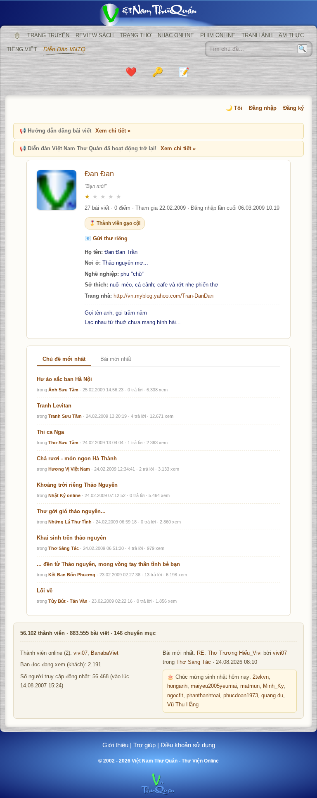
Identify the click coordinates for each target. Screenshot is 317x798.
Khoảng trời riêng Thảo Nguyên (77, 485)
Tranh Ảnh (256, 35)
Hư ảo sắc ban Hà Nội (64, 379)
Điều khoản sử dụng (188, 744)
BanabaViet (104, 653)
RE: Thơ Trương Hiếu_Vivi (229, 653)
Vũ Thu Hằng (183, 705)
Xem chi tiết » (112, 131)
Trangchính (17, 35)
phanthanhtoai (203, 696)
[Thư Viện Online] (158, 14)
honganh (177, 686)
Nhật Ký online (64, 495)
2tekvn (261, 677)
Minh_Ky (273, 686)
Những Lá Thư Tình (70, 521)
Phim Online (217, 35)
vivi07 (80, 653)
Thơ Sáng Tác (63, 548)
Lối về (44, 590)
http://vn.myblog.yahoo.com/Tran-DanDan (163, 296)
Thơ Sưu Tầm (63, 442)
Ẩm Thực (291, 35)
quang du (272, 696)
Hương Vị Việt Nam (69, 468)
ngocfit (175, 696)
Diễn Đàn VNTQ (64, 49)
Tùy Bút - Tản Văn (68, 601)
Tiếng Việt (22, 49)
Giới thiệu (115, 744)
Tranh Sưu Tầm (65, 416)
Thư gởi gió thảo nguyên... (71, 511)
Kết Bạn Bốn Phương (71, 574)
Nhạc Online (176, 35)
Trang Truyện (48, 35)
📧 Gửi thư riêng (106, 238)
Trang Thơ (135, 35)
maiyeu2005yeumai (214, 686)
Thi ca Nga (50, 432)
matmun (250, 686)
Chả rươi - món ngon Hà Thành (77, 458)
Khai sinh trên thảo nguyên (71, 538)
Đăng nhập (263, 108)
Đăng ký (293, 108)
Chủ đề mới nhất (64, 359)
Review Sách (95, 35)
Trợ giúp (144, 744)
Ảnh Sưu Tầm (63, 389)
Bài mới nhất (115, 359)
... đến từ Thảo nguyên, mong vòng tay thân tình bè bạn (108, 564)
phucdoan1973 (240, 696)
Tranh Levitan (54, 406)
